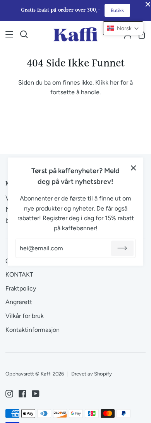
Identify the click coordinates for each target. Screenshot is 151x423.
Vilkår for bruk (24, 315)
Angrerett (18, 302)
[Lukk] (133, 167)
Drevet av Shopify (91, 374)
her (114, 82)
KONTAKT (19, 274)
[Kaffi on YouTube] (35, 394)
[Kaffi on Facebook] (22, 394)
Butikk (117, 10)
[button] (123, 28)
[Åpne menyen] (7, 34)
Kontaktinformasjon (32, 329)
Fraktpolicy (20, 288)
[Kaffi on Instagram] (9, 394)
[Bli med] (122, 248)
